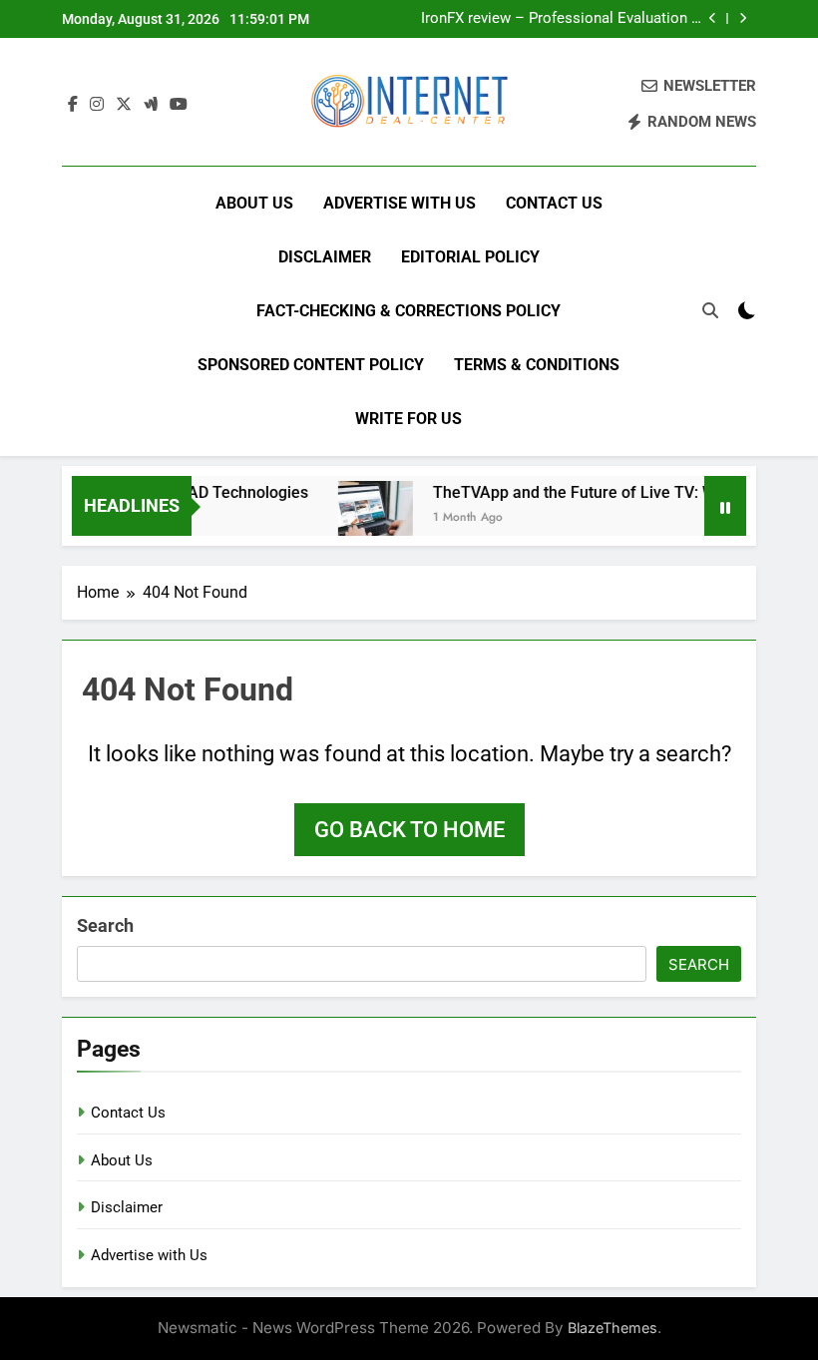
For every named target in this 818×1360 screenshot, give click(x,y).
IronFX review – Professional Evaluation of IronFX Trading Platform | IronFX (563, 19)
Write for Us (408, 418)
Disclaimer (324, 256)
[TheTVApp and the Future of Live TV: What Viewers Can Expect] (366, 518)
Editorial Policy (470, 256)
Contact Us (554, 203)
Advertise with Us (399, 203)
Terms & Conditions (536, 364)
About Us (254, 203)
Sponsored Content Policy (311, 364)
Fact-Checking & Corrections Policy (408, 310)
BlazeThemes (612, 1327)
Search (105, 925)
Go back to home (409, 829)
